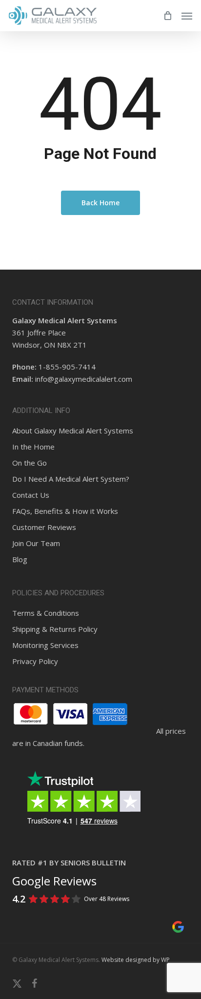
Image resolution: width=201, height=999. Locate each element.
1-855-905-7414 (67, 367)
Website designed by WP (135, 960)
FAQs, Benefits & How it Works (65, 511)
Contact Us (30, 495)
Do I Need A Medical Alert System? (70, 479)
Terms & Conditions (45, 613)
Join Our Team (36, 543)
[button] (186, 15)
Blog (19, 559)
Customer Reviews (44, 527)
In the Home (33, 446)
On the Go (29, 463)
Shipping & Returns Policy (55, 629)
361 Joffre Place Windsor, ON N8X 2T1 (64, 332)
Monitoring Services (45, 645)
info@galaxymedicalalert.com (83, 379)
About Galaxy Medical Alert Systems (72, 430)
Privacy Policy (35, 661)
